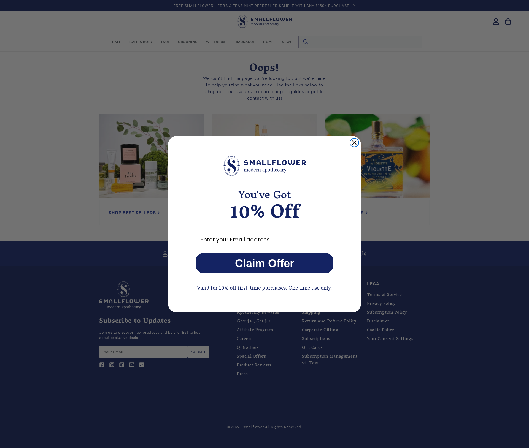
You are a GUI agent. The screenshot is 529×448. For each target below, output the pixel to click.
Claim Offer (264, 263)
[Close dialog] (354, 142)
